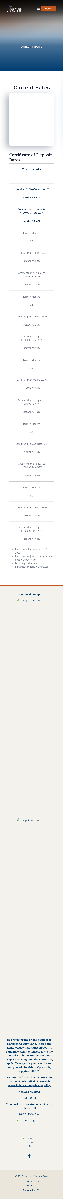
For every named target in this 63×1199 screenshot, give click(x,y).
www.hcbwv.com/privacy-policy (29, 1085)
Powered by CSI (31, 1190)
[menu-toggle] (38, 8)
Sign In (48, 8)
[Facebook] (29, 1156)
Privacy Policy (31, 1181)
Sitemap (31, 1185)
